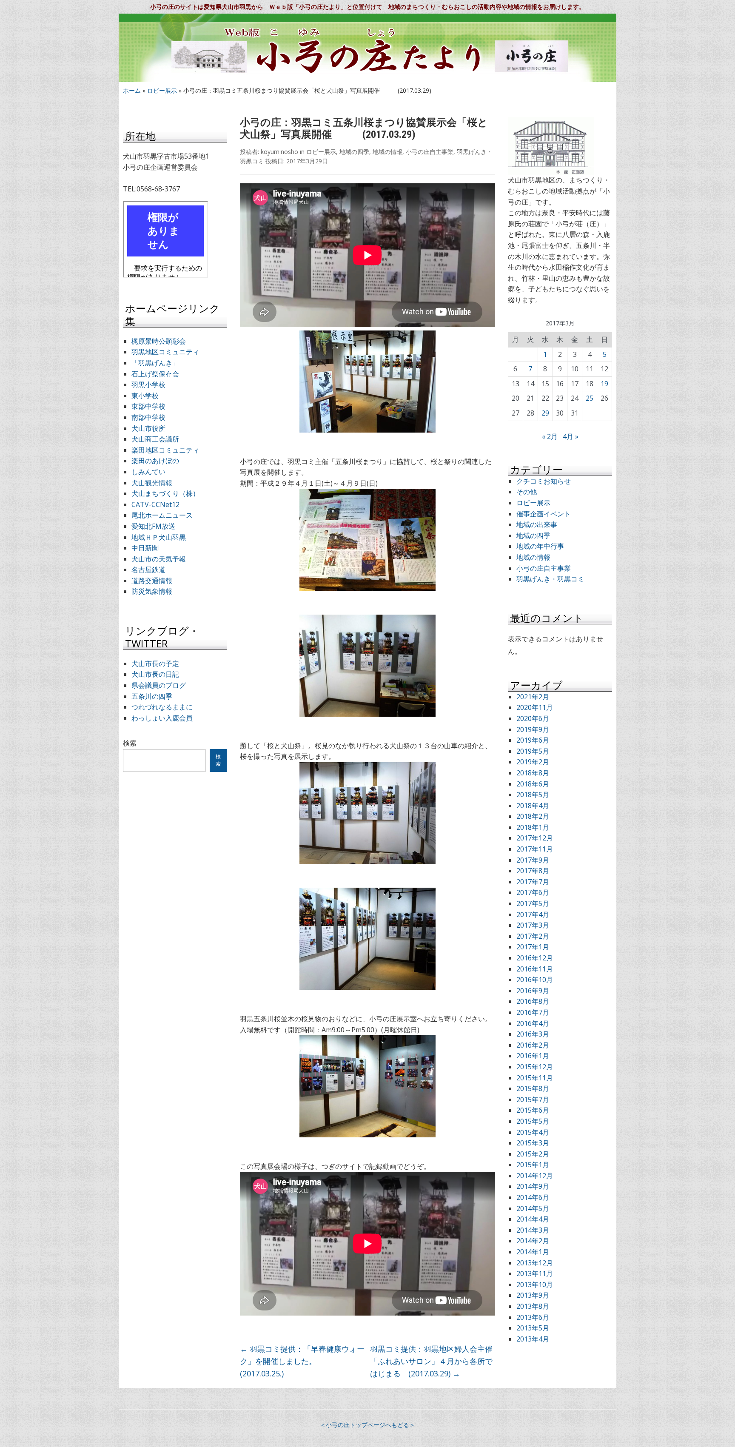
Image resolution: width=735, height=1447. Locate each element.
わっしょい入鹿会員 (162, 718)
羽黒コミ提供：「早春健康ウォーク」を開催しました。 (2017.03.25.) (302, 1361)
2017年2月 (532, 936)
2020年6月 (532, 718)
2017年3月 (532, 925)
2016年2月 (532, 1045)
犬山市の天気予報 (158, 559)
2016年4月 (532, 1023)
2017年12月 (534, 838)
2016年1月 (532, 1055)
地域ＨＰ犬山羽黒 (158, 537)
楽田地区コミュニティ (165, 450)
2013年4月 (532, 1339)
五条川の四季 (151, 696)
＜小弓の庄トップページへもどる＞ (367, 1425)
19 (604, 383)
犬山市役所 (148, 428)
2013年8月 (532, 1306)
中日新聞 (145, 548)
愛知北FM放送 (153, 526)
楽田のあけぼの (155, 460)
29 (545, 413)
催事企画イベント (543, 513)
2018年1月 (532, 827)
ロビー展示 (162, 90)
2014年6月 (532, 1197)
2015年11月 (534, 1077)
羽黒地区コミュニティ (165, 351)
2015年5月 (532, 1121)
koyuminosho (279, 152)
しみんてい (148, 471)
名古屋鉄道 (148, 569)
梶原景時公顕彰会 (158, 341)
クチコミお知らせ (543, 481)
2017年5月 (532, 903)
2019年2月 (532, 761)
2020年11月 (534, 707)
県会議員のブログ (158, 685)
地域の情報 (387, 152)
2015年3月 (532, 1143)
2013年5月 (532, 1328)
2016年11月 (534, 969)
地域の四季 (354, 152)
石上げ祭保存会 (155, 374)
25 (589, 398)
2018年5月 (532, 794)
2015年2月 (532, 1154)
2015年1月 (532, 1164)
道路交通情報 (151, 580)
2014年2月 (532, 1240)
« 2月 (550, 436)
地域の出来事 (536, 524)
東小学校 (145, 395)
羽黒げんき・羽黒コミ (550, 579)
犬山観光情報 (151, 482)
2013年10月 (534, 1284)
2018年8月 (532, 773)
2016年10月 (534, 979)
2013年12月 (534, 1263)
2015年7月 (532, 1099)
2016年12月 (534, 958)
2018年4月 (532, 805)
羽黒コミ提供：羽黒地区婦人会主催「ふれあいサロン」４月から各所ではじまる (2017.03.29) (431, 1361)
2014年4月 (532, 1219)
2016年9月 (532, 990)
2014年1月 (532, 1251)
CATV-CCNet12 (155, 504)
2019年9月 (532, 729)
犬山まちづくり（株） (165, 493)
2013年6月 (532, 1317)
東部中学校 (148, 406)
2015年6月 (532, 1110)
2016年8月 (532, 1001)
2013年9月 (532, 1295)
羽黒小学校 (148, 384)
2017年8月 (532, 870)
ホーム (132, 90)
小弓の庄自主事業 (429, 152)
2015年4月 (532, 1132)
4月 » (570, 436)
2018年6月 (532, 784)
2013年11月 (534, 1273)
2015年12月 (534, 1066)
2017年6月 (532, 892)
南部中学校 (148, 417)
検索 (130, 743)
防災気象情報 (151, 591)
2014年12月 (534, 1175)
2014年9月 (532, 1186)
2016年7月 (532, 1012)
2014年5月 (532, 1208)
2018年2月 (532, 816)
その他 (526, 491)
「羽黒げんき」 (155, 362)
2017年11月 (534, 849)
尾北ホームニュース (162, 515)
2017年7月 (532, 881)
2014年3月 (532, 1230)
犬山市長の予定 (155, 663)
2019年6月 (532, 740)
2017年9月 (532, 860)
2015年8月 (532, 1088)
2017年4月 (532, 914)
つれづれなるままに (162, 707)
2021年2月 (532, 696)
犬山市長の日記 (155, 674)
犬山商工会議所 (155, 439)
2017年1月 (532, 946)
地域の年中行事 (540, 546)
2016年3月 (532, 1034)
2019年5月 (532, 751)
